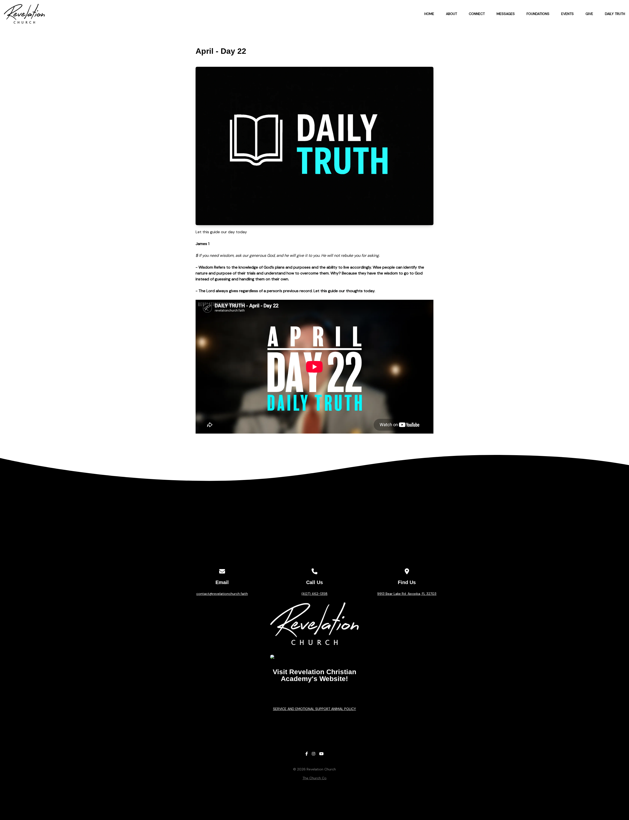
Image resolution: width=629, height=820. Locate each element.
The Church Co (314, 778)
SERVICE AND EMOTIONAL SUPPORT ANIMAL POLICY (314, 709)
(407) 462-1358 (314, 593)
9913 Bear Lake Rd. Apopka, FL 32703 (406, 593)
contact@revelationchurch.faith (222, 593)
